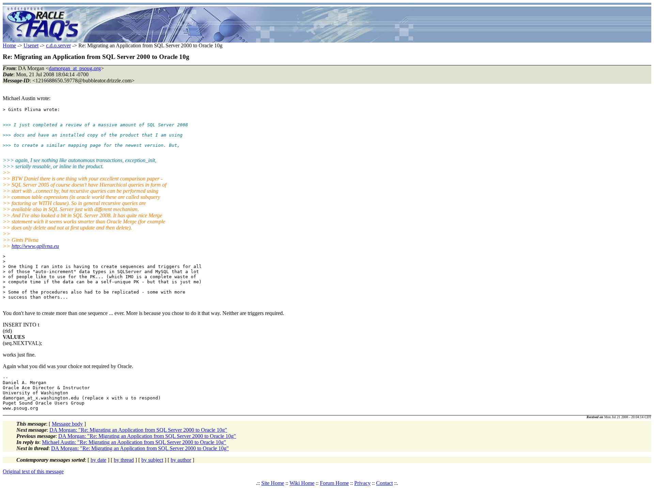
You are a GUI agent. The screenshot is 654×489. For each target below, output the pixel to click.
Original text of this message (33, 471)
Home (9, 45)
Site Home (272, 483)
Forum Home (334, 483)
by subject (152, 460)
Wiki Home (302, 483)
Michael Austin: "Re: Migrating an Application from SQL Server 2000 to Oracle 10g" (134, 442)
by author (181, 460)
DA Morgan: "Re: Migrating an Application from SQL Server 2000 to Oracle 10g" (138, 430)
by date (98, 460)
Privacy (362, 483)
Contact (384, 483)
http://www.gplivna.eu (35, 246)
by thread (124, 460)
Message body (67, 424)
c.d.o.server (58, 45)
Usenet (31, 45)
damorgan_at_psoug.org (75, 68)
